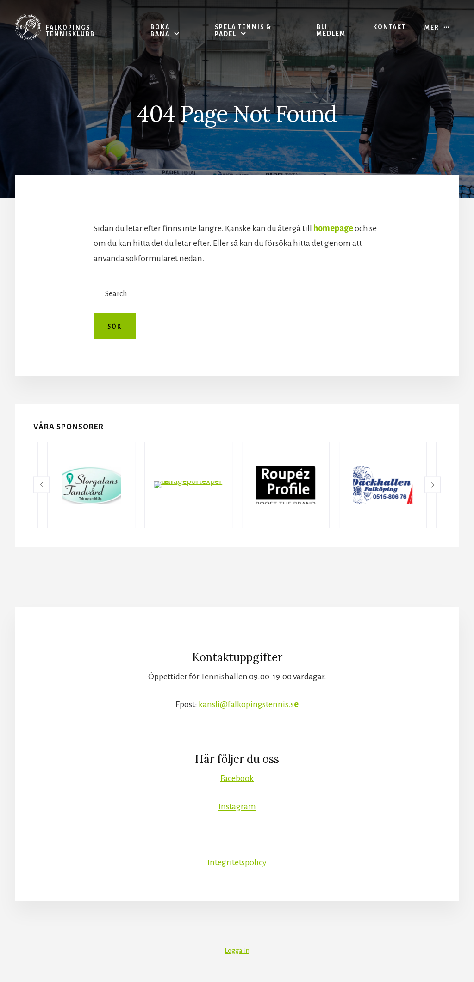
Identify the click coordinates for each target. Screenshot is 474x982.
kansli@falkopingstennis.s (249, 704)
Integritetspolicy (237, 862)
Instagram (237, 806)
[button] (41, 485)
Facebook (237, 778)
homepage (333, 228)
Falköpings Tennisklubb (70, 30)
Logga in (237, 950)
